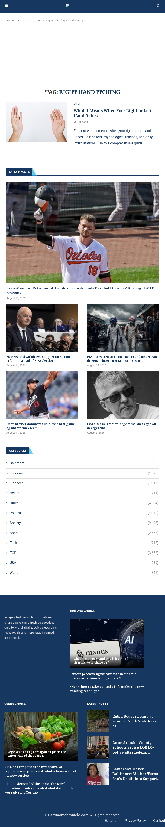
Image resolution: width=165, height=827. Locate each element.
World (84, 573)
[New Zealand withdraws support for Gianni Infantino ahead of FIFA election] (42, 328)
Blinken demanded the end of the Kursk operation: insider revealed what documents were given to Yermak (39, 788)
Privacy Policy (135, 821)
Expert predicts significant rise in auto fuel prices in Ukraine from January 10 (103, 676)
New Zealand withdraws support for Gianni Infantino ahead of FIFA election (38, 359)
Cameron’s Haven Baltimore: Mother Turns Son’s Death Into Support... (135, 774)
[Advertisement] (82, 55)
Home (10, 20)
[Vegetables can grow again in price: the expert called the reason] (41, 736)
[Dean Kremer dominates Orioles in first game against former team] (42, 395)
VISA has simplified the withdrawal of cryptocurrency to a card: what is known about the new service (40, 771)
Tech (84, 543)
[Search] (158, 6)
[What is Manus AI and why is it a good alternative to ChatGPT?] (107, 643)
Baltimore (84, 463)
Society (84, 523)
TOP (84, 553)
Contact (159, 821)
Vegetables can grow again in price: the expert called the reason (37, 754)
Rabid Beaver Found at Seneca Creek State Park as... (134, 721)
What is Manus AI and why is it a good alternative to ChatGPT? (100, 661)
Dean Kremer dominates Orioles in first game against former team (40, 426)
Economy (84, 473)
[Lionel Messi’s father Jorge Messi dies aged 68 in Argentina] (123, 395)
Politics (84, 513)
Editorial (111, 821)
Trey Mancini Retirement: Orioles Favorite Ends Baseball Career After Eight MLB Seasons (80, 290)
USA (84, 563)
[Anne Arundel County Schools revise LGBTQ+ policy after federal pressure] (98, 747)
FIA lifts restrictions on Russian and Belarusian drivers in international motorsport (122, 359)
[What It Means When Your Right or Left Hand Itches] (36, 122)
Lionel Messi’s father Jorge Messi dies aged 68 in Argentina (121, 426)
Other (84, 503)
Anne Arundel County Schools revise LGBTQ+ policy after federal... (133, 747)
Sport (84, 533)
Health (84, 493)
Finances (84, 483)
